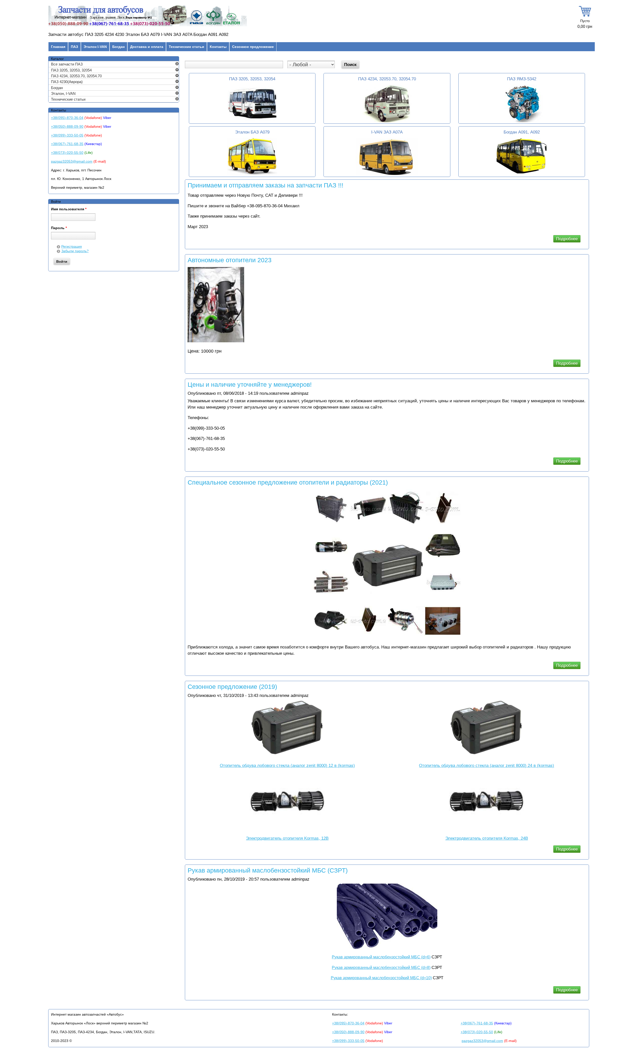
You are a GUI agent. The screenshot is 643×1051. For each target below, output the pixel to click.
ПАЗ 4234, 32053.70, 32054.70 (387, 79)
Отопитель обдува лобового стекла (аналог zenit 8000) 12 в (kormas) (287, 765)
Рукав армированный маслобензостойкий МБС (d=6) (381, 957)
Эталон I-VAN (95, 47)
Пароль (59, 228)
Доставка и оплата (146, 47)
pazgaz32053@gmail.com (71, 161)
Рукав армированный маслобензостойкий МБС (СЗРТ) (268, 870)
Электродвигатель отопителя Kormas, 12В (287, 838)
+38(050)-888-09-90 (67, 126)
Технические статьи (186, 47)
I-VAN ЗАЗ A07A (387, 132)
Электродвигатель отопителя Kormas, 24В (486, 838)
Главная (58, 47)
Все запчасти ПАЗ (67, 64)
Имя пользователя (68, 209)
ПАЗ (74, 47)
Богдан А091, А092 (522, 132)
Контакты (218, 47)
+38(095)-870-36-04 (67, 118)
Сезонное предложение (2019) (232, 686)
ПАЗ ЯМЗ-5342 (521, 79)
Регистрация (71, 246)
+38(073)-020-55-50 (67, 153)
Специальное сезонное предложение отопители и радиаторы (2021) (288, 482)
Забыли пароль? (75, 251)
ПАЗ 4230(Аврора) (67, 82)
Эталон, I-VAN (63, 93)
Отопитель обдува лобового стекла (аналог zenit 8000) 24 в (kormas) (486, 765)
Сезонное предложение (253, 47)
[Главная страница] (147, 26)
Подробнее (568, 239)
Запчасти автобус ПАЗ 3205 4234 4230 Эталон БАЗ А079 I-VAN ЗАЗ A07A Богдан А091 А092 (138, 34)
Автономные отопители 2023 (230, 260)
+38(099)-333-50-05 (67, 135)
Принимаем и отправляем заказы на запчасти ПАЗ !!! (265, 185)
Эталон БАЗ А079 (252, 132)
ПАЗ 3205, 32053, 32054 (252, 79)
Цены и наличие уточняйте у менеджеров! (250, 384)
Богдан (118, 47)
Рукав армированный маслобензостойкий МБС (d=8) (381, 967)
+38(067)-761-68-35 (67, 144)
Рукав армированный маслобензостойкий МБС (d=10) (381, 978)
